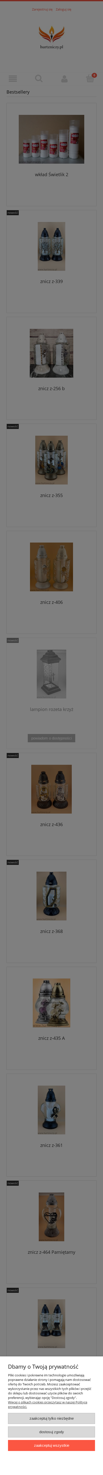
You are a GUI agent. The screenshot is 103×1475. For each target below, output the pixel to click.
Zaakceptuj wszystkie (51, 1445)
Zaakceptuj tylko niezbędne (52, 1418)
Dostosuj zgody (51, 1432)
